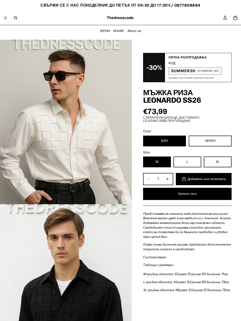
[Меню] (5, 17)
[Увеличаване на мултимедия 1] (66, 122)
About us (134, 31)
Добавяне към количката (207, 179)
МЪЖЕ (118, 31)
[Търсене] (15, 18)
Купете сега (187, 194)
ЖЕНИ (105, 31)
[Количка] (235, 18)
